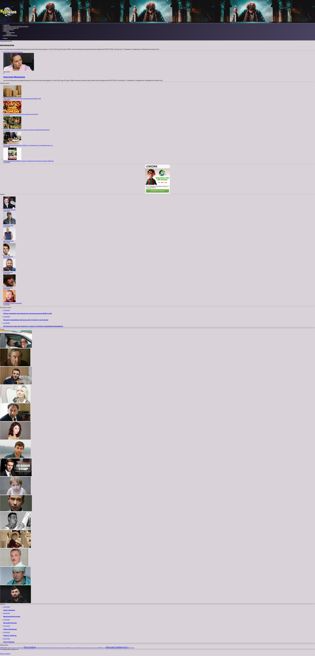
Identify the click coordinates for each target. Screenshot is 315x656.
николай (87, 647)
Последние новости (11, 28)
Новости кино (8, 29)
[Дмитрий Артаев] (9, 239)
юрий (133, 647)
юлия (130, 647)
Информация (11, 32)
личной (68, 647)
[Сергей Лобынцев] (15, 584)
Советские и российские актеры (15, 26)
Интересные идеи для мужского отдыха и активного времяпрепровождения (26, 130)
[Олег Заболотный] (14, 566)
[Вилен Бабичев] (9, 270)
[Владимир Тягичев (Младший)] (9, 302)
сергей (99, 647)
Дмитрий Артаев (8, 241)
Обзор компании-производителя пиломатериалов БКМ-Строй (22, 98)
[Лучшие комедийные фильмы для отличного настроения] (12, 112)
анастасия (14, 647)
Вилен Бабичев (8, 272)
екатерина (53, 647)
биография (30, 647)
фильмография (114, 647)
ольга (92, 647)
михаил (79, 647)
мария (75, 647)
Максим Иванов (8, 256)
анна (22, 647)
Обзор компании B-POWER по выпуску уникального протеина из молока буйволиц (28, 161)
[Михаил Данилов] (15, 366)
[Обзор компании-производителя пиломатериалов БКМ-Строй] (12, 97)
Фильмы (6, 31)
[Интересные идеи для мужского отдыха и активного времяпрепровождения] (12, 128)
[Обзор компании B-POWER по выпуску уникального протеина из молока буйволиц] (12, 159)
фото (126, 647)
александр (3, 647)
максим (71, 647)
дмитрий (44, 647)
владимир (39, 647)
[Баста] (15, 602)
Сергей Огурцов (8, 225)
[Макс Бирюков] (15, 494)
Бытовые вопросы (10, 35)
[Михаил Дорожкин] (15, 457)
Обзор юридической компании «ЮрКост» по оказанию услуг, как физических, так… (28, 145)
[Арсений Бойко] (15, 547)
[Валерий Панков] (16, 384)
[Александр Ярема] (15, 420)
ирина (64, 647)
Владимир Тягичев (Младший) (12, 303)
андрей (19, 647)
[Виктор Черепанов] (16, 347)
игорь (61, 647)
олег (90, 647)
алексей (9, 647)
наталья (83, 647)
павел (95, 647)
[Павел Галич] (16, 511)
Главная (2, 41)
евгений (49, 647)
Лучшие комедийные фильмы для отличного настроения (20, 114)
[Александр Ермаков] (9, 208)
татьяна (103, 647)
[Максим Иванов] (9, 255)
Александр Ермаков (9, 209)
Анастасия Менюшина (14, 77)
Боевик (9, 34)
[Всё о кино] (8, 16)
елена (57, 647)
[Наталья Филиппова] (15, 402)
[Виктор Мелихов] (15, 529)
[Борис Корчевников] (16, 476)
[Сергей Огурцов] (9, 224)
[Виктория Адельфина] (15, 439)
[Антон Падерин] (9, 286)
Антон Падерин (8, 287)
